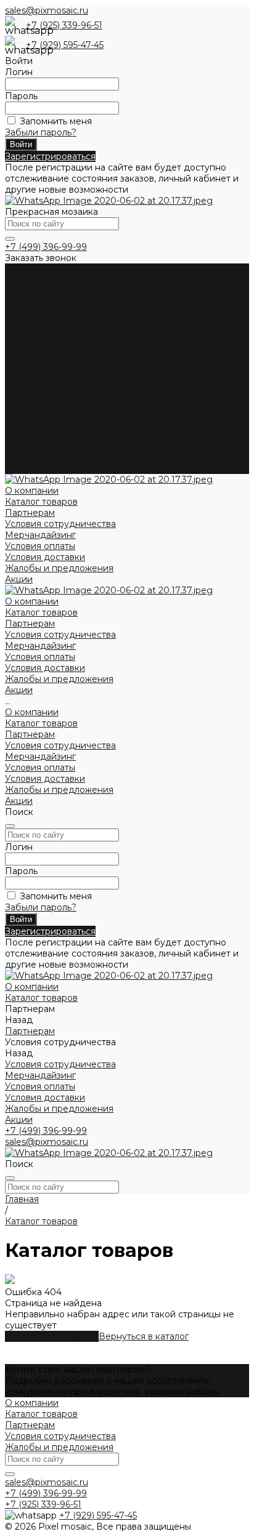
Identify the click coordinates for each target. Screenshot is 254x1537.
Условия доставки (45, 335)
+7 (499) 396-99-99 (46, 246)
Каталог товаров (41, 390)
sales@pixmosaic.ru (46, 10)
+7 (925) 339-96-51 (64, 25)
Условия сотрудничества (60, 302)
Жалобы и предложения (59, 346)
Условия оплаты (40, 324)
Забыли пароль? (40, 132)
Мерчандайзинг (40, 313)
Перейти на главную (52, 1336)
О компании (32, 379)
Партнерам (30, 401)
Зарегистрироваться (50, 156)
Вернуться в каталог (144, 1336)
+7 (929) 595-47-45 (65, 44)
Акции (19, 468)
